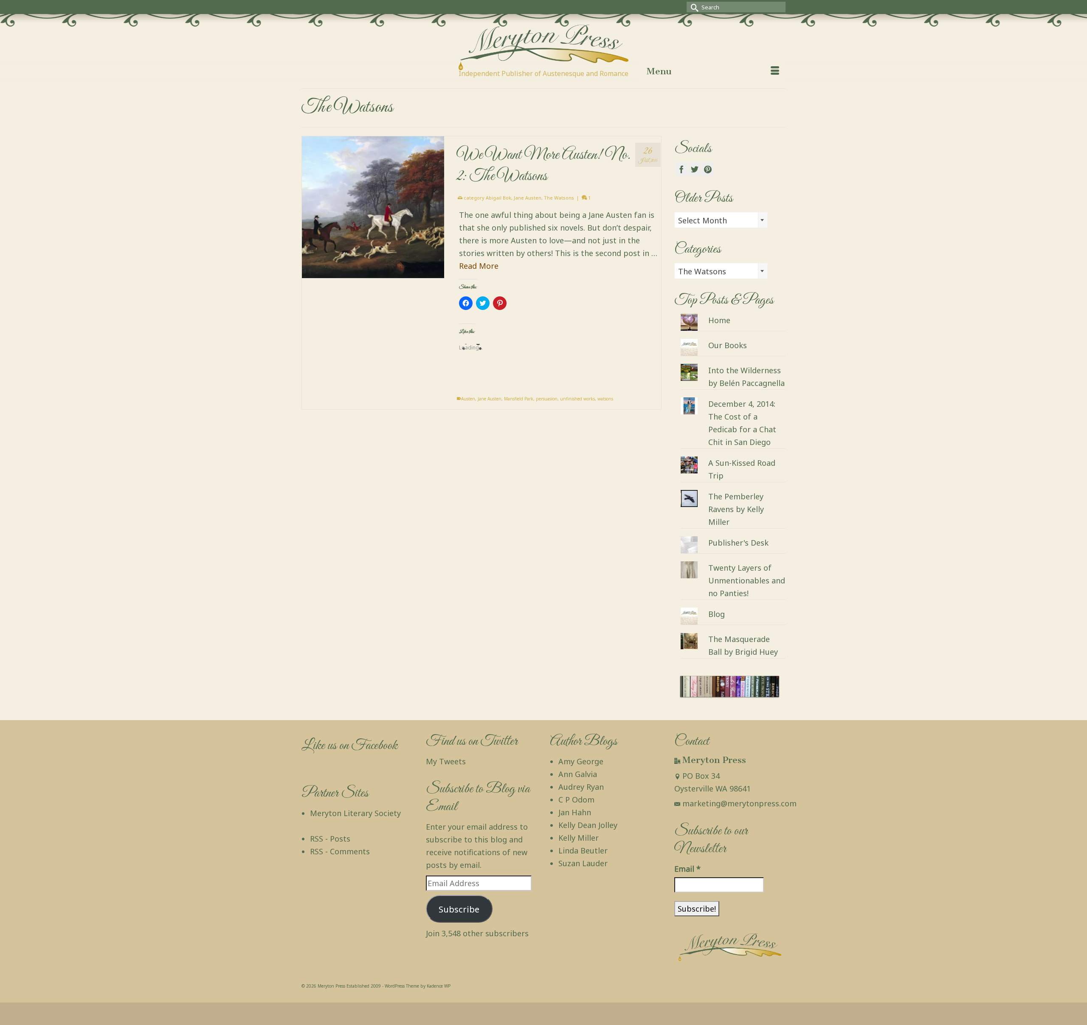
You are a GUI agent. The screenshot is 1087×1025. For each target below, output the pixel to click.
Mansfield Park (518, 399)
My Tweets (446, 761)
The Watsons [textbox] (702, 271)
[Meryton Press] (543, 47)
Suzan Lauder (583, 863)
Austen (468, 399)
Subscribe (459, 909)
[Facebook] (681, 169)
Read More (478, 266)
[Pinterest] (708, 169)
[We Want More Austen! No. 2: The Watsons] (373, 207)
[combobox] (721, 220)
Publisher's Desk (738, 543)
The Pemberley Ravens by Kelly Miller (736, 509)
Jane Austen (527, 197)
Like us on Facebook (349, 746)
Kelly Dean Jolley (587, 825)
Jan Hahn (574, 812)
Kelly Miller (578, 838)
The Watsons (559, 197)
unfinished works (577, 399)
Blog (716, 614)
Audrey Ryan (581, 787)
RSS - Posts (330, 839)
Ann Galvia (577, 774)
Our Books (727, 345)
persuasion (547, 399)
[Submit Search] (693, 7)
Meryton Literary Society (355, 813)
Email (687, 869)
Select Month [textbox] (702, 220)
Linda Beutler (583, 850)
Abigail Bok (498, 197)
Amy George (580, 761)
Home (719, 320)
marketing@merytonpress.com (739, 803)
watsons (605, 399)
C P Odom (576, 799)
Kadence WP (439, 986)
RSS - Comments (340, 851)
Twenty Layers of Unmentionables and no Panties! (746, 580)
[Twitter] (695, 169)
